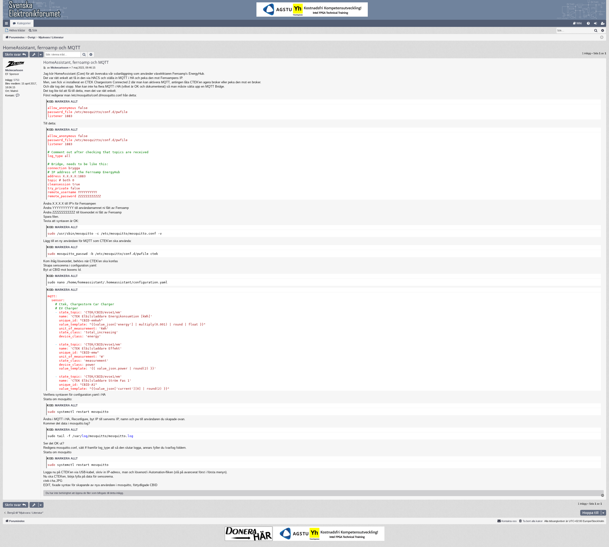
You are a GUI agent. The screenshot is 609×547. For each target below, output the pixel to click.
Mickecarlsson (14, 70)
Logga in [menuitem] (596, 24)
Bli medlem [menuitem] (603, 24)
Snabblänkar (7, 24)
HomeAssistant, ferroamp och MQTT (41, 47)
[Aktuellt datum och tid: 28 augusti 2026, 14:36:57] (601, 37)
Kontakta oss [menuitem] (509, 521)
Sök (34, 30)
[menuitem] (577, 23)
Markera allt (66, 101)
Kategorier (24, 23)
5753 (16, 80)
